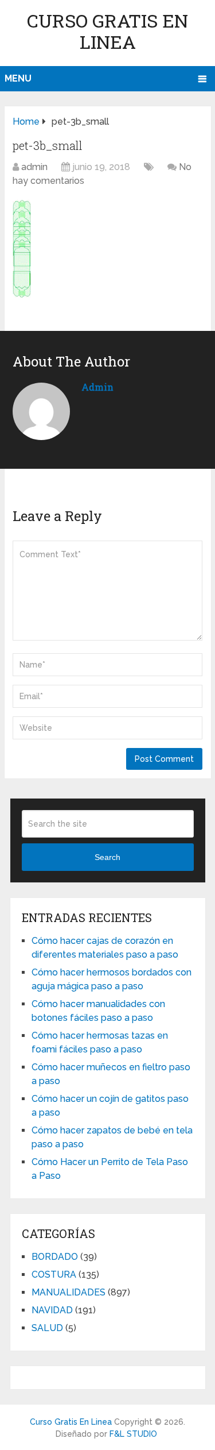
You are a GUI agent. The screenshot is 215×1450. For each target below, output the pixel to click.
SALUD (47, 1327)
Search (107, 857)
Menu (18, 78)
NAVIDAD (52, 1310)
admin (34, 166)
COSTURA (54, 1274)
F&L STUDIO (133, 1434)
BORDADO (55, 1256)
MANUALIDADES (68, 1292)
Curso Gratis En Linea (107, 31)
